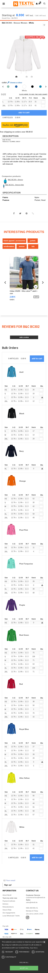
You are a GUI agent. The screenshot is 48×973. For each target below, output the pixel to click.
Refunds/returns (8, 907)
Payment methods (9, 901)
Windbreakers (9, 246)
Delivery (5, 904)
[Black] (32, 86)
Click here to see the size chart (33, 94)
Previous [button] (5, 56)
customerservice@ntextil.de (35, 897)
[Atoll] (40, 86)
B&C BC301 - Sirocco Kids (14, 185)
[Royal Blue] (16, 86)
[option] (24, 54)
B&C (4, 23)
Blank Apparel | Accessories (14, 241)
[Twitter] (20, 213)
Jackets (32, 241)
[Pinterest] (26, 213)
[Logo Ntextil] (23, 4)
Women (22, 246)
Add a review (24, 337)
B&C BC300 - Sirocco (15, 180)
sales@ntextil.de (32, 902)
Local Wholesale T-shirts (11, 916)
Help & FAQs (7, 910)
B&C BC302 (7, 140)
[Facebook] (14, 213)
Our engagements (9, 913)
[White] (24, 87)
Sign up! (8, 885)
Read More (34, 948)
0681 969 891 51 (32, 908)
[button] (36, 4)
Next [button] (44, 56)
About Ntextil (7, 895)
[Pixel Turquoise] (8, 86)
